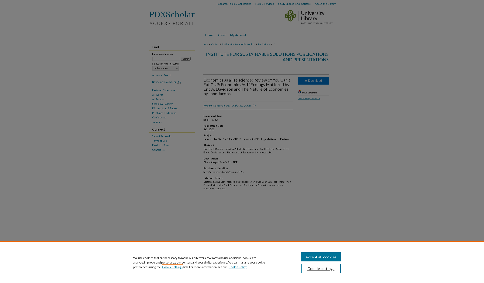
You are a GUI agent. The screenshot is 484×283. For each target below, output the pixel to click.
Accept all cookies (321, 257)
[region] (242, 262)
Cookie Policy (238, 267)
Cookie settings (172, 267)
